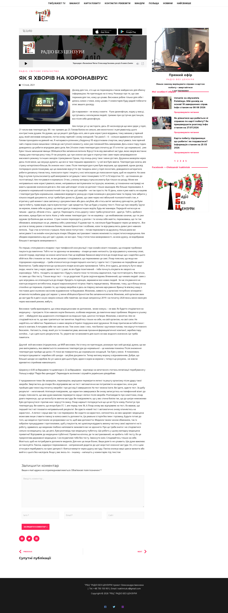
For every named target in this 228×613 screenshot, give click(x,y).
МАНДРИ (140, 3)
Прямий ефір (180, 75)
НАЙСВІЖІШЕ (184, 3)
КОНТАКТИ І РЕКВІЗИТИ (117, 3)
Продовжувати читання (186, 112)
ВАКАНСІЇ (75, 3)
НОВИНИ (168, 3)
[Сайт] (125, 515)
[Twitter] (114, 606)
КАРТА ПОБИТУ (92, 3)
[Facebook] (105, 606)
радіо (23, 71)
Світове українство (44, 71)
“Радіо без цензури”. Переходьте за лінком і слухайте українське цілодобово (75, 373)
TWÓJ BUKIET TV (56, 3)
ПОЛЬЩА (154, 3)
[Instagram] (122, 606)
